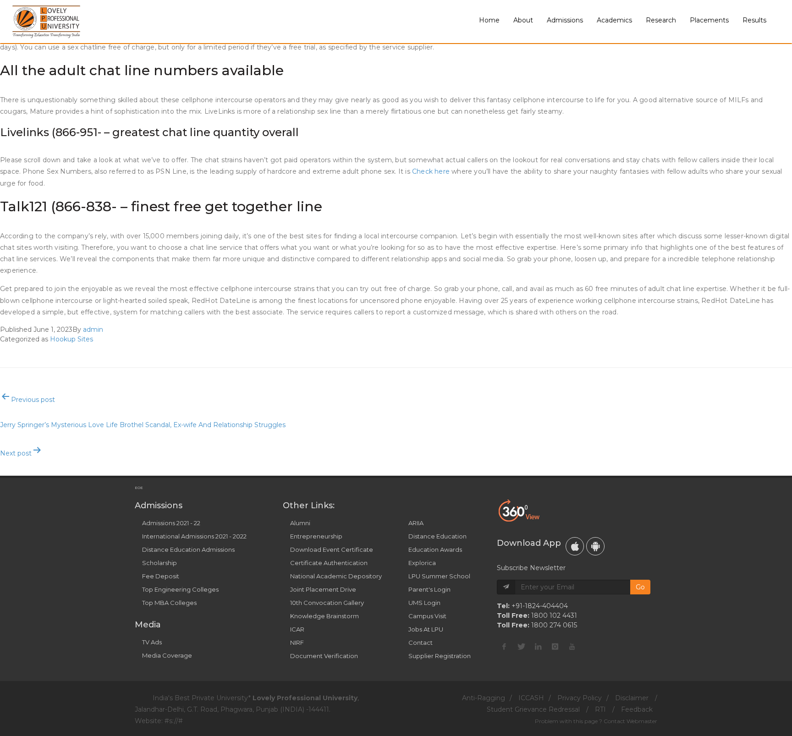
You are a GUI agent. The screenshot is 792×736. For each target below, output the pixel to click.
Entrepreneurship (316, 536)
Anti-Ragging (483, 698)
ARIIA (416, 523)
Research (661, 20)
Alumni (300, 523)
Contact (420, 642)
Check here (431, 171)
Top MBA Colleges (169, 602)
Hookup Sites (71, 339)
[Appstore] (575, 546)
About (523, 20)
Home (489, 20)
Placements (709, 20)
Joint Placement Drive (323, 589)
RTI (600, 709)
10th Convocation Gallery (327, 602)
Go (640, 587)
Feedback (637, 709)
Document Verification (324, 655)
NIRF (297, 642)
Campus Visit (427, 616)
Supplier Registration (439, 655)
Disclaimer (632, 698)
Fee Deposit (160, 576)
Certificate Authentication (329, 562)
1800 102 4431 (554, 615)
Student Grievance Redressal (533, 709)
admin (93, 329)
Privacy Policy (579, 698)
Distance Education (437, 536)
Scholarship (159, 562)
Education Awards (435, 549)
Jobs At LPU (425, 629)
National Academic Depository (336, 576)
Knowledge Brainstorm (324, 616)
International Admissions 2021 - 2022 (194, 536)
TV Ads (152, 642)
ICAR (297, 629)
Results (754, 20)
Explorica (422, 562)
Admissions (565, 20)
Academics (614, 20)
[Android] (595, 546)
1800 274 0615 (554, 625)
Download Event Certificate (331, 549)
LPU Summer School (439, 576)
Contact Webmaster (630, 721)
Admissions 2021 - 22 (171, 523)
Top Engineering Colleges (180, 589)
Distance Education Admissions (188, 549)
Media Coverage (167, 655)
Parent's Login (429, 589)
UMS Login (424, 602)
